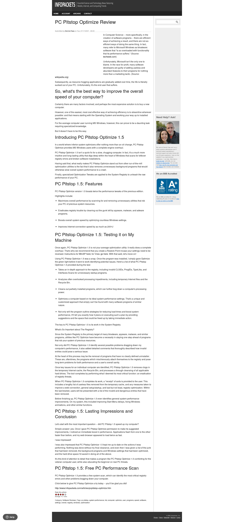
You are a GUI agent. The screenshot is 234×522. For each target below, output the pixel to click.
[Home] (87, 6)
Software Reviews (69, 500)
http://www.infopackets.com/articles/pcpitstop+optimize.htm (83, 488)
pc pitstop (84, 500)
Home (56, 13)
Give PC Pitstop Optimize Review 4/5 (63, 494)
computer (111, 500)
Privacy (156, 517)
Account (66, 13)
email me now (160, 161)
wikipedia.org (61, 77)
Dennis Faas (69, 31)
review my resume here (163, 163)
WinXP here (85, 253)
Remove (173, 517)
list (106, 500)
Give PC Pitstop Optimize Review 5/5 (65, 494)
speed (136, 500)
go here (104, 253)
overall (63, 502)
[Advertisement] (75, 51)
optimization (85, 502)
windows (77, 502)
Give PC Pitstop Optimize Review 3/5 (61, 494)
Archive (77, 13)
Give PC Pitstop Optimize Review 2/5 (58, 494)
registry (70, 502)
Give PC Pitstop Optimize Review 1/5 (56, 494)
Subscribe (166, 517)
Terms (161, 517)
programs (130, 500)
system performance (96, 500)
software (143, 500)
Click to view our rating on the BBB (167, 200)
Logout (178, 517)
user (124, 500)
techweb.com (109, 56)
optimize (119, 500)
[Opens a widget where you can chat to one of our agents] (10, 517)
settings (58, 502)
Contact (88, 13)
